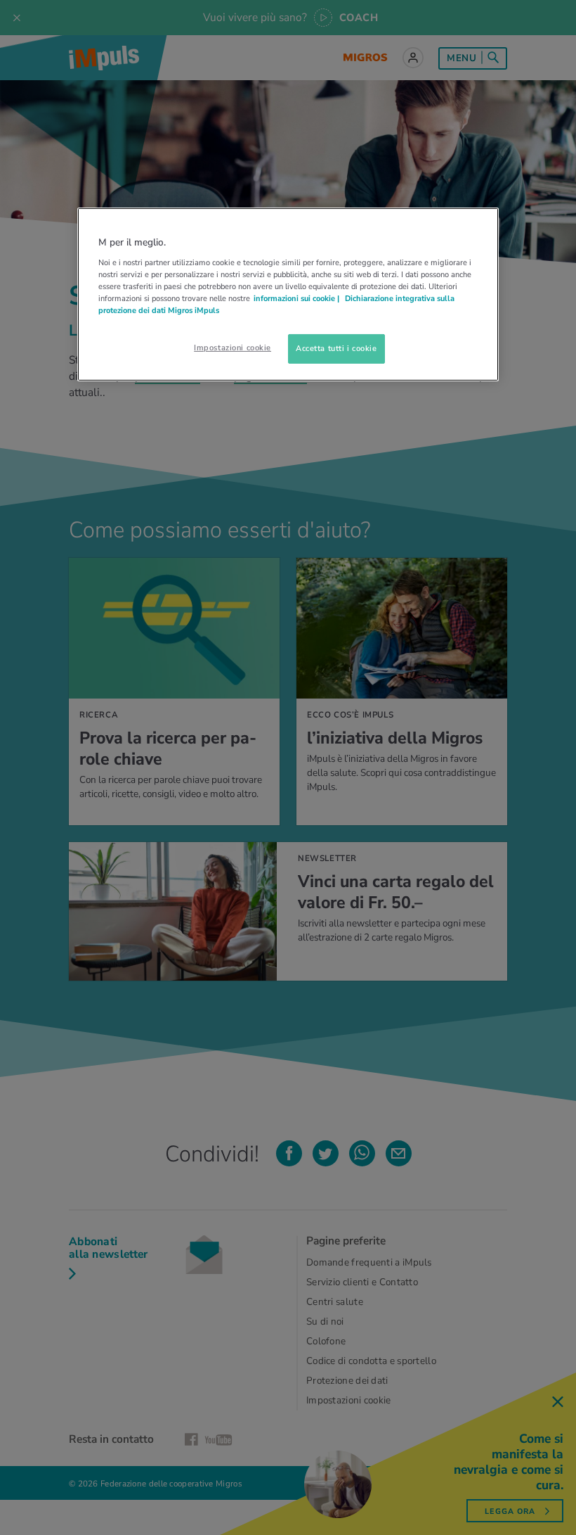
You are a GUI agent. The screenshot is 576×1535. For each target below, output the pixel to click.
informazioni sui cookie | (297, 298)
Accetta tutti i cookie (336, 348)
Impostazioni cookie (232, 347)
